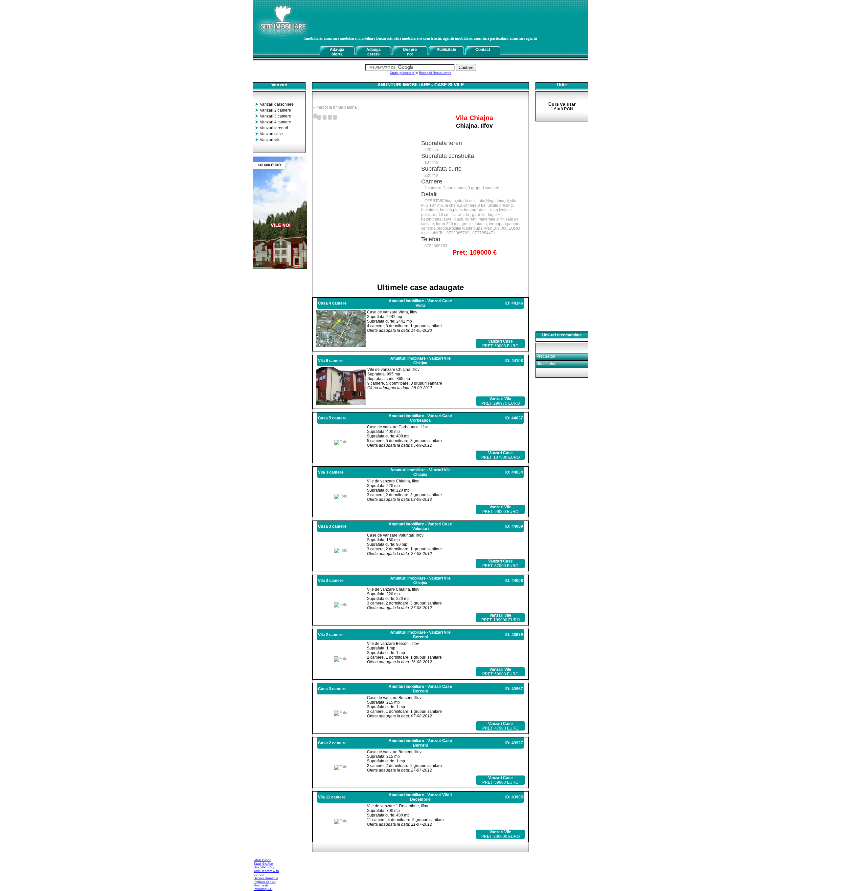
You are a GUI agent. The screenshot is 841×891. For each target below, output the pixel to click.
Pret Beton (545, 356)
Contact (482, 49)
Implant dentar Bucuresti (265, 883)
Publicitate (446, 49)
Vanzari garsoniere (277, 104)
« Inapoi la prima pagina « (336, 107)
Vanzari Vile (500, 398)
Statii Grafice (263, 863)
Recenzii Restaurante (435, 72)
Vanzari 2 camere (275, 110)
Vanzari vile (270, 140)
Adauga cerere (373, 51)
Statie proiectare (402, 72)
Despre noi (410, 51)
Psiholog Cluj (263, 889)
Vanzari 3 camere (275, 116)
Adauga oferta (337, 51)
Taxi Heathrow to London (266, 872)
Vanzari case (271, 134)
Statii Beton (262, 860)
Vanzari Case (500, 341)
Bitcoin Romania (266, 878)
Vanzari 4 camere (275, 122)
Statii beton (546, 363)
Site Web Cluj (264, 867)
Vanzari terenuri (274, 128)
